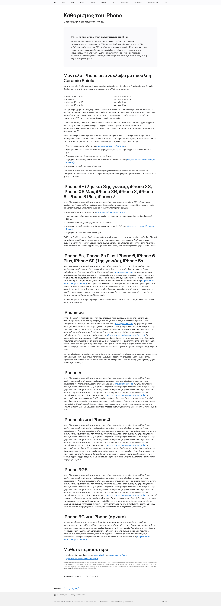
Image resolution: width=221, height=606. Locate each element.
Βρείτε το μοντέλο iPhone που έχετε (82, 559)
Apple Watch (99, 555)
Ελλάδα (164, 602)
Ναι (67, 588)
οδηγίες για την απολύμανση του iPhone (124, 335)
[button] (166, 2)
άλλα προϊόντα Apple (117, 555)
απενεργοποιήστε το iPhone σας (110, 146)
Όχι (75, 588)
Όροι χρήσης (104, 602)
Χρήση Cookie (129, 602)
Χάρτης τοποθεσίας (116, 602)
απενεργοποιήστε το (124, 272)
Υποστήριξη (63, 595)
